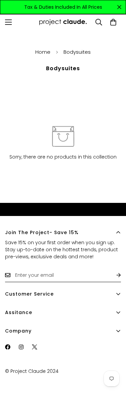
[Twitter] (34, 347)
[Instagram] (21, 347)
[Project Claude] (63, 22)
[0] (113, 22)
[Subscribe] (113, 275)
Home (42, 51)
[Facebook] (7, 347)
